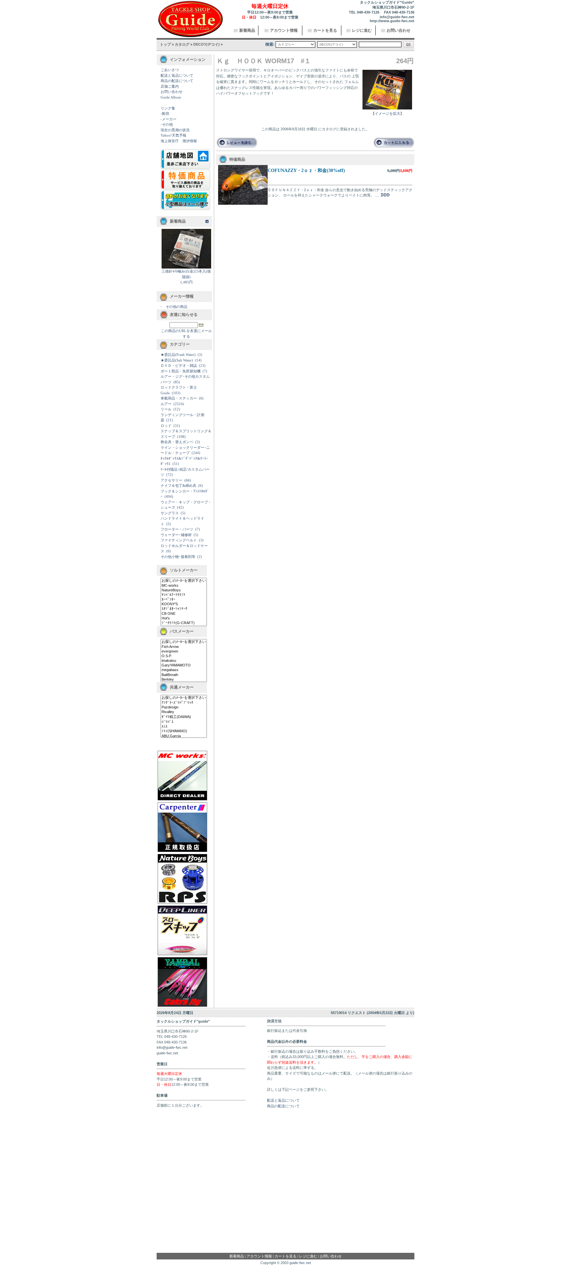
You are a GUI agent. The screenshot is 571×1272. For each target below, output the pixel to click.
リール (166, 409)
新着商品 (247, 30)
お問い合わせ (398, 30)
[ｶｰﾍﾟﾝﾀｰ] (184, 599)
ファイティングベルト (179, 540)
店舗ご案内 (170, 86)
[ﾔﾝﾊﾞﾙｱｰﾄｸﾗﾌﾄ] (184, 595)
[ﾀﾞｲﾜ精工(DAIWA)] (184, 717)
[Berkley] (184, 679)
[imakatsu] (184, 660)
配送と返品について (177, 75)
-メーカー (168, 119)
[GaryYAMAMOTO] (184, 665)
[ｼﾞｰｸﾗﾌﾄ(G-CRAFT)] (184, 623)
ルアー (166, 404)
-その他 (167, 124)
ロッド (166, 426)
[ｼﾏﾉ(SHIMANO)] (184, 731)
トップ (165, 44)
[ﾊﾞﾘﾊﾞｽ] (184, 722)
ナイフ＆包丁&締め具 (178, 486)
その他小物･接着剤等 (178, 557)
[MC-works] (184, 585)
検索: (270, 44)
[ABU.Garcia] (184, 736)
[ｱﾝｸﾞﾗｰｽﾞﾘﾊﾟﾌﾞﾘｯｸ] (184, 702)
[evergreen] (184, 651)
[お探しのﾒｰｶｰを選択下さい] (184, 580)
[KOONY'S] (184, 604)
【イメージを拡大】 (387, 113)
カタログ (182, 44)
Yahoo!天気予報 (173, 135)
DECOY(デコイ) (206, 44)
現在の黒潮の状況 (175, 130)
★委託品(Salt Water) (177, 360)
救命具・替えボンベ (177, 442)
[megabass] (184, 670)
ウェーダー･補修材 (176, 535)
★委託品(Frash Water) (178, 355)
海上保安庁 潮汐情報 (179, 141)
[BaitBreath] (184, 675)
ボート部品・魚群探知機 (181, 371)
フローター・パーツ (177, 529)
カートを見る (325, 30)
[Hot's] (184, 618)
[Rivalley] (184, 712)
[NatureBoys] (184, 590)
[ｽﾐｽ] (184, 726)
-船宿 (165, 113)
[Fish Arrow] (184, 647)
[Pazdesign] (184, 707)
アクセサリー (171, 480)
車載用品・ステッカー (179, 398)
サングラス (170, 513)
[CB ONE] (184, 614)
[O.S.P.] (184, 656)
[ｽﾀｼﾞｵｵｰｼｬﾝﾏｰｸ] (184, 609)
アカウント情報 (284, 30)
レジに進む (362, 30)
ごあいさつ (170, 70)
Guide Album (171, 97)
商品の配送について (177, 81)
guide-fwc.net (300, 1263)
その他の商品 (176, 307)
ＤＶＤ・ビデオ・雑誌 (179, 365)
